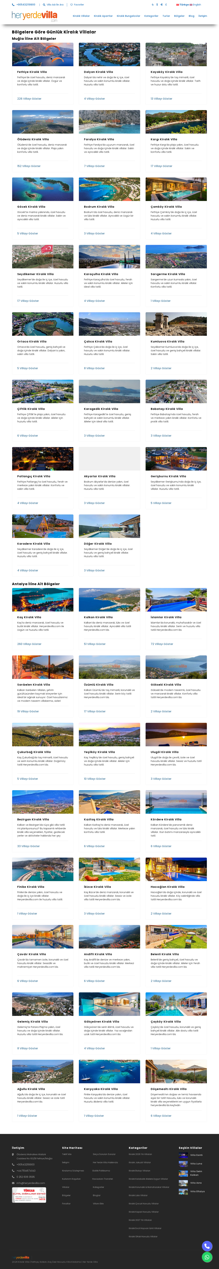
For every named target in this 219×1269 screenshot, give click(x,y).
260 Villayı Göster (29, 644)
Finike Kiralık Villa (30, 887)
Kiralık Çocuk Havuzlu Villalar (144, 1203)
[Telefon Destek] (207, 1246)
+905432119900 (26, 1164)
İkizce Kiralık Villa (97, 887)
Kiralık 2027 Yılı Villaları (140, 1220)
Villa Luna (196, 1163)
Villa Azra (196, 1182)
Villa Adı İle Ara (55, 4)
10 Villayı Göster (95, 778)
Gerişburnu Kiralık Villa (168, 476)
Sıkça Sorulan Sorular (104, 1154)
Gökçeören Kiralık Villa (101, 1022)
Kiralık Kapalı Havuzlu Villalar (144, 1211)
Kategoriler (151, 16)
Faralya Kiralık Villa (99, 139)
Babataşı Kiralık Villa (167, 409)
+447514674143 (26, 1170)
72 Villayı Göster (162, 644)
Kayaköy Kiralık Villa (167, 72)
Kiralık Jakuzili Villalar (140, 1162)
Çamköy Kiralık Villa (166, 207)
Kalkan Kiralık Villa (98, 617)
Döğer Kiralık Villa (98, 544)
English (196, 4)
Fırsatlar (66, 1203)
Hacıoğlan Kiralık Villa (168, 887)
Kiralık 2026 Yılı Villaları (140, 1154)
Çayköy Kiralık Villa (166, 1022)
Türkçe (184, 4)
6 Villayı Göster (27, 435)
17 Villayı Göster (161, 166)
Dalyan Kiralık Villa (98, 72)
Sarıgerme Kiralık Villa (168, 274)
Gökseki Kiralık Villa (166, 685)
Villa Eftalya (197, 1191)
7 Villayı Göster (94, 166)
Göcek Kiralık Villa (31, 207)
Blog (191, 16)
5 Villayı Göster (27, 233)
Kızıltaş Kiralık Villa (99, 819)
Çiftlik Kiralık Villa (31, 409)
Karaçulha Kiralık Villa (101, 274)
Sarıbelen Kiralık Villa (33, 685)
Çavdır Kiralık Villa (31, 954)
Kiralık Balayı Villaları (139, 1170)
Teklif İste (66, 1154)
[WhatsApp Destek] (207, 1257)
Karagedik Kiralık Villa (101, 409)
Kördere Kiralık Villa (166, 819)
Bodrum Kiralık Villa (99, 207)
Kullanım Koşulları (71, 1178)
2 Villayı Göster (161, 368)
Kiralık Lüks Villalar (138, 1195)
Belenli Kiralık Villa (165, 954)
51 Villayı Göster (95, 644)
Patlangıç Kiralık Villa (33, 476)
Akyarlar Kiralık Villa (99, 476)
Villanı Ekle (98, 1203)
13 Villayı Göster (161, 98)
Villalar (65, 1187)
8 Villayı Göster (94, 368)
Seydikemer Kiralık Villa (35, 274)
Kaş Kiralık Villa (29, 617)
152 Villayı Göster (29, 166)
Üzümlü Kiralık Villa (98, 685)
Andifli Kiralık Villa (98, 954)
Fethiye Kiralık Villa (32, 72)
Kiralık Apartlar (103, 16)
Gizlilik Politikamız (101, 1170)
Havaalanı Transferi (102, 1178)
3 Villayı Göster (94, 233)
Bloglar (96, 1195)
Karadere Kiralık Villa (33, 544)
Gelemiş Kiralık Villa (32, 1022)
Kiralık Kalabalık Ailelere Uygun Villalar (148, 1178)
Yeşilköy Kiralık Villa (99, 752)
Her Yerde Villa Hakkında (105, 1162)
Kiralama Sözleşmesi (73, 1170)
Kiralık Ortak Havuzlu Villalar (143, 1236)
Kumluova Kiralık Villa (167, 341)
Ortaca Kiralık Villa (32, 341)
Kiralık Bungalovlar (128, 16)
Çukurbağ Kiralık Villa (34, 752)
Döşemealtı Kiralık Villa (169, 1089)
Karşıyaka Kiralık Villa (101, 1089)
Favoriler (79, 4)
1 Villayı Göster (161, 301)
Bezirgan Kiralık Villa (33, 819)
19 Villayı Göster (28, 711)
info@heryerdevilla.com (31, 1183)
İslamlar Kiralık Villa (166, 617)
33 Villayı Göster (28, 846)
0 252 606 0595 (26, 1177)
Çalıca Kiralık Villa (98, 341)
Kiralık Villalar (81, 16)
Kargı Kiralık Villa (164, 139)
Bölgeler (179, 16)
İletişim (202, 16)
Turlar (166, 16)
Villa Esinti (196, 1155)
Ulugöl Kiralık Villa (165, 752)
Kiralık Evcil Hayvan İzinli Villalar (145, 1228)
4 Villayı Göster (94, 98)
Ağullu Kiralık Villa (31, 1089)
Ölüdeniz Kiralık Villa (33, 139)
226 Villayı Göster (29, 98)
